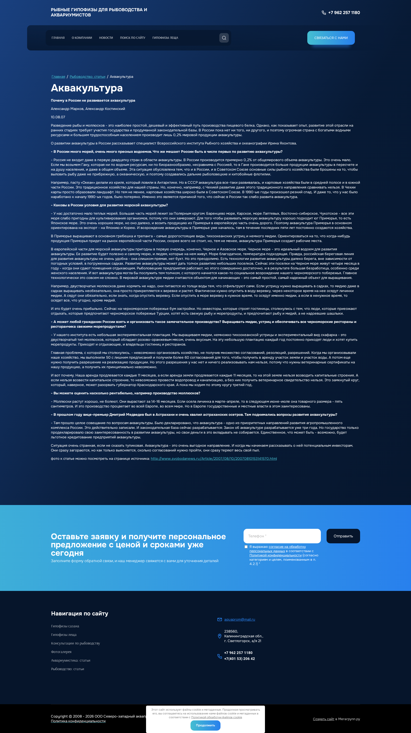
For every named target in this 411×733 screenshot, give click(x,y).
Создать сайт (323, 719)
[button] (331, 38)
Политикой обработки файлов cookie (216, 717)
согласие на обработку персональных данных (278, 549)
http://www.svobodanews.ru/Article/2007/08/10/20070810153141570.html (214, 458)
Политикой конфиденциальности (276, 555)
